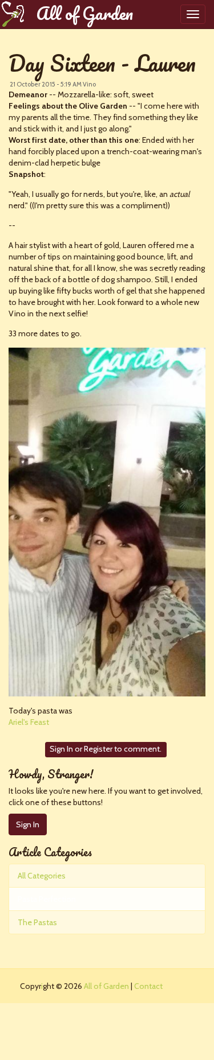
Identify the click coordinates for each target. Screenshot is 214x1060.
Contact (148, 986)
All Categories (42, 876)
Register (98, 749)
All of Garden (84, 13)
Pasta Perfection (47, 899)
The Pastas (37, 922)
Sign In (61, 749)
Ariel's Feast (29, 722)
